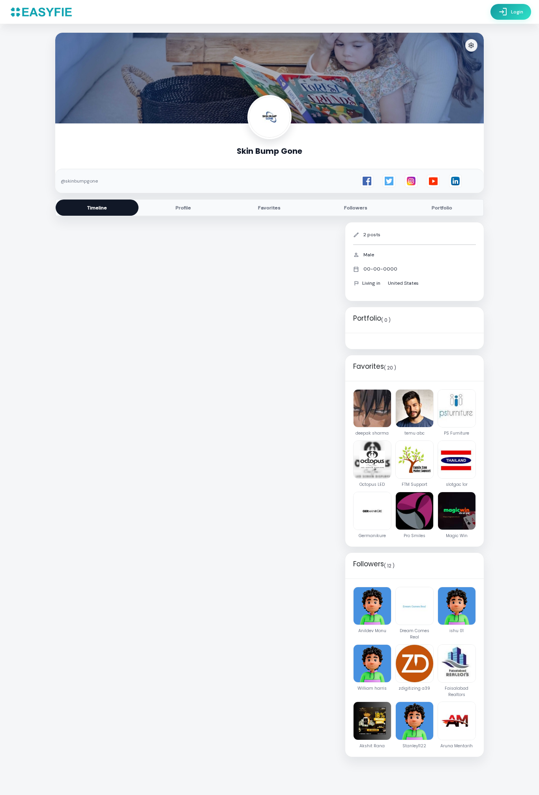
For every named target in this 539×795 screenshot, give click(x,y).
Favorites (269, 208)
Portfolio (442, 208)
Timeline (97, 208)
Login (510, 11)
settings (471, 45)
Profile (183, 208)
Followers (355, 208)
